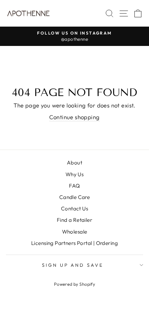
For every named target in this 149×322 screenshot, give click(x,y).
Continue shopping (74, 117)
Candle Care (74, 197)
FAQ (74, 185)
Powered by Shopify (74, 284)
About (74, 162)
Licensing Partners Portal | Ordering (74, 243)
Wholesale (74, 231)
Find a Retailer (74, 220)
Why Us (74, 174)
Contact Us (74, 208)
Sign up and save (73, 265)
